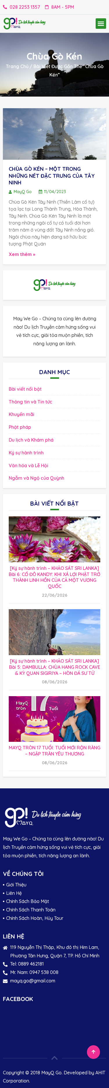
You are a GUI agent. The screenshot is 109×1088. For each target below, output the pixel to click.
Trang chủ (17, 66)
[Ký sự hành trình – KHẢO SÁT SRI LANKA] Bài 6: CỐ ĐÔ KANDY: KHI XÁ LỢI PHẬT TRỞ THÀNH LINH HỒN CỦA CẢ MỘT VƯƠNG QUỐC (54, 577)
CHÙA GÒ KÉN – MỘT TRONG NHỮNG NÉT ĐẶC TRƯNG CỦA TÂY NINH (52, 176)
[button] (101, 23)
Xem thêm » (22, 254)
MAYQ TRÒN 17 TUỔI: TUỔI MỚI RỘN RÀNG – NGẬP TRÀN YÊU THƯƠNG (54, 751)
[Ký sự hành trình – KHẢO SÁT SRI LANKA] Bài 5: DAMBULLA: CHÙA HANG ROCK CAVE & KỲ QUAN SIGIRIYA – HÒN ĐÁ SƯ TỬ (54, 667)
